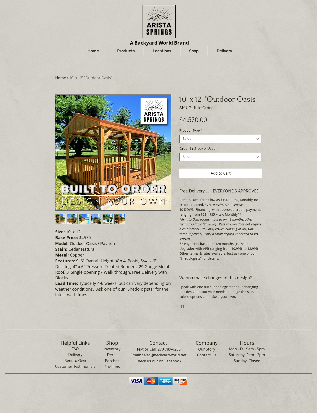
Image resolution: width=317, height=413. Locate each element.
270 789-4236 (169, 349)
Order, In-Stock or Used (198, 148)
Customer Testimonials (75, 366)
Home (60, 77)
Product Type (190, 130)
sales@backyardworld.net (164, 355)
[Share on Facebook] (182, 306)
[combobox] (220, 139)
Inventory (112, 348)
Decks (112, 354)
